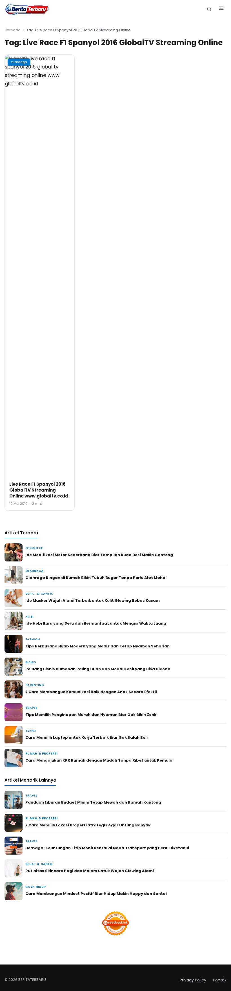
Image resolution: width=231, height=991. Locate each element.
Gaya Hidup (35, 887)
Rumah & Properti (41, 753)
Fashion (32, 639)
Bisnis (30, 662)
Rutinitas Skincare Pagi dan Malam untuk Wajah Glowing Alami (89, 870)
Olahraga (19, 62)
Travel (31, 708)
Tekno (30, 731)
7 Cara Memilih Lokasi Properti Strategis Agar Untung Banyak (87, 825)
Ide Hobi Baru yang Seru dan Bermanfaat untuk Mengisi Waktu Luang (95, 623)
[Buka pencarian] (209, 9)
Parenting (34, 685)
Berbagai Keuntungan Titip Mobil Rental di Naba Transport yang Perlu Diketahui (107, 848)
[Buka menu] (221, 9)
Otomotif (34, 548)
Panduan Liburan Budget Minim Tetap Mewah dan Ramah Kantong (93, 802)
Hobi (29, 616)
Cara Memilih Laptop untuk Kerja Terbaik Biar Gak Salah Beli (86, 737)
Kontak (219, 980)
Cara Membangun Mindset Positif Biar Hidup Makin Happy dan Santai (96, 893)
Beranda (13, 30)
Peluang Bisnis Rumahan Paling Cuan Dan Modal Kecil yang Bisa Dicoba (97, 669)
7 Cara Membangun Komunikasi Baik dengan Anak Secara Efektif (91, 691)
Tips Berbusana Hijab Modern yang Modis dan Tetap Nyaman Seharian (97, 646)
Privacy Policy (193, 980)
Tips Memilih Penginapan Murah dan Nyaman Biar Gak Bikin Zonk (90, 714)
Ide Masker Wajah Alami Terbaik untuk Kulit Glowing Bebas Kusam (92, 600)
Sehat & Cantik (39, 594)
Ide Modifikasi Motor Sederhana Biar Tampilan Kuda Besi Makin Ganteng (99, 555)
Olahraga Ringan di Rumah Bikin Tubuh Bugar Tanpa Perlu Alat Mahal (95, 577)
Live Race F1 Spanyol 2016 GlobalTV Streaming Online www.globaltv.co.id (38, 490)
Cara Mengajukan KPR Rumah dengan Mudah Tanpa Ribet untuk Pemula (98, 760)
